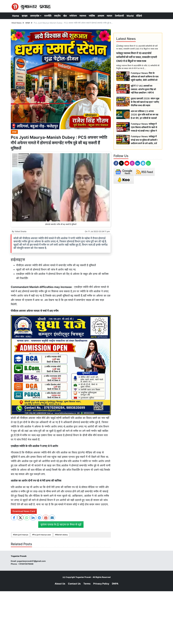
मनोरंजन (73, 15)
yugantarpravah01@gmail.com (31, 561)
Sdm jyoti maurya (21, 535)
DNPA (115, 583)
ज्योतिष (92, 15)
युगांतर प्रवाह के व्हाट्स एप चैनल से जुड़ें (61, 524)
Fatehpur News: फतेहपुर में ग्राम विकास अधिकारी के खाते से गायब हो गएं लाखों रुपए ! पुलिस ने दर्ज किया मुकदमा (144, 127)
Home (15, 15)
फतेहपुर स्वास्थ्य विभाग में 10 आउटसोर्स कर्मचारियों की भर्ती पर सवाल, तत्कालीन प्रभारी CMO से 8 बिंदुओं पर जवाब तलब (136, 57)
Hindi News (16, 23)
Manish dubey (62, 535)
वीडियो (139, 15)
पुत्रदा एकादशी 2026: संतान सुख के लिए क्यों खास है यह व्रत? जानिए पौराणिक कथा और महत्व (145, 102)
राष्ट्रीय (57, 15)
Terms (87, 583)
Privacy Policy (101, 583)
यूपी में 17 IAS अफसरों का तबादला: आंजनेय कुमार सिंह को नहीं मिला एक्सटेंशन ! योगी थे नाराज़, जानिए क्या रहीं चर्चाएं (143, 89)
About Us (60, 583)
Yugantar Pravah (83, 577)
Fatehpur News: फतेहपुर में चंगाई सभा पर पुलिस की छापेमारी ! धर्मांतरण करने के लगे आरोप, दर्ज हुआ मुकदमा (144, 140)
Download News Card (24, 511)
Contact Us (74, 583)
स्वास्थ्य (82, 15)
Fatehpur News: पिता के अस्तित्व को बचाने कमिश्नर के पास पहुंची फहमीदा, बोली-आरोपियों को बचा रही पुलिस (144, 77)
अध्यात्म (101, 15)
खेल (65, 15)
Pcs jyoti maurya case (42, 535)
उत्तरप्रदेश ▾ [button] (35, 15)
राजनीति (47, 15)
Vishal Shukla (20, 231)
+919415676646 (26, 564)
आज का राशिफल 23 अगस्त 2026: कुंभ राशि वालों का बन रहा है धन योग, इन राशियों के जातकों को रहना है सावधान (144, 115)
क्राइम (24, 15)
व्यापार (109, 15)
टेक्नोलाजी (119, 15)
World (130, 15)
